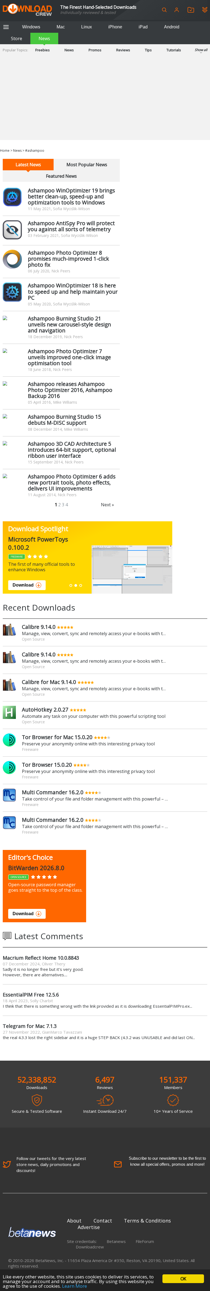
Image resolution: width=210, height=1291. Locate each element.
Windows (31, 27)
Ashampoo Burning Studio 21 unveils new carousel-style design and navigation (69, 324)
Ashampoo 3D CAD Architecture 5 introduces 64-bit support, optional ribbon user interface (72, 449)
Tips (148, 49)
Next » (107, 505)
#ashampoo (34, 150)
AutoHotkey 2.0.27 (45, 709)
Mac (61, 27)
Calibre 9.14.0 (39, 626)
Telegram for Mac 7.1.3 (30, 1026)
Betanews (116, 1241)
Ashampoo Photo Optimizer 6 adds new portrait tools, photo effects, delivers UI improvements (71, 482)
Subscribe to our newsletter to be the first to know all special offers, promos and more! (167, 1161)
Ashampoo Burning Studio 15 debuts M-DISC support (64, 419)
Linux (86, 27)
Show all (201, 49)
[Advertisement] (105, 102)
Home (5, 150)
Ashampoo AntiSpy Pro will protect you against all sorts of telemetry (71, 226)
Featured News (61, 176)
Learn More (74, 1286)
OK (183, 1279)
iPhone (115, 27)
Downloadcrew (90, 1247)
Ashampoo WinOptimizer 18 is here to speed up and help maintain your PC (73, 291)
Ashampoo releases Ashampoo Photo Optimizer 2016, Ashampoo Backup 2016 (70, 390)
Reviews (123, 49)
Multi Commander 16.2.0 (52, 792)
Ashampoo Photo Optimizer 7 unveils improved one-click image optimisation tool (69, 357)
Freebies (42, 49)
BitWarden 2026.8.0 (36, 868)
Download (23, 585)
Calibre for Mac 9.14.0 (49, 682)
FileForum (145, 1241)
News (44, 38)
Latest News (28, 165)
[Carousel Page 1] (70, 585)
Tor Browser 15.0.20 (47, 764)
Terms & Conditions (147, 1220)
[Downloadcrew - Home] (27, 10)
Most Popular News (86, 165)
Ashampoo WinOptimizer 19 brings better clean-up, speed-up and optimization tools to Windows (71, 196)
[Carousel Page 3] (80, 585)
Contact (103, 1220)
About (74, 1220)
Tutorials (174, 49)
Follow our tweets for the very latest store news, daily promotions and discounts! (51, 1164)
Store (16, 38)
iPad (143, 27)
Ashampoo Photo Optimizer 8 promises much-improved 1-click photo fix (68, 258)
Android (171, 27)
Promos (95, 49)
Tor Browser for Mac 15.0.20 (57, 737)
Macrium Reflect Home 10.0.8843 (41, 957)
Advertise (89, 1227)
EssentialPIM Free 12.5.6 (31, 994)
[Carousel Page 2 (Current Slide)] (75, 585)
